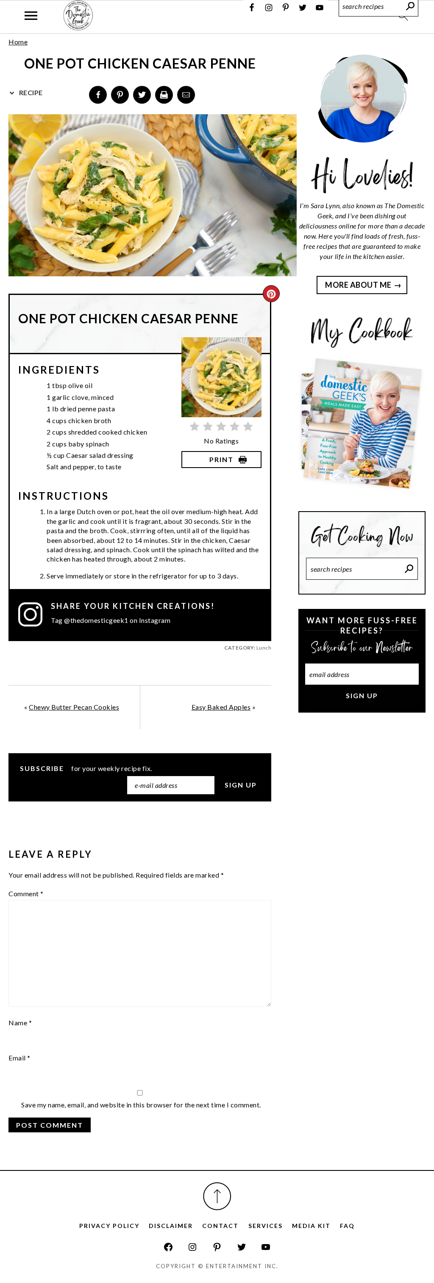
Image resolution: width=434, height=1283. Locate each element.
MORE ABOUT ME (358, 284)
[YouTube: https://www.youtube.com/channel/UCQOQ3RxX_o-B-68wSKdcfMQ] (266, 1247)
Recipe (30, 92)
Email (19, 1058)
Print (221, 459)
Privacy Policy (109, 1225)
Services (265, 1225)
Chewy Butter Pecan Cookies (74, 707)
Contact (220, 1225)
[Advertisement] (362, 787)
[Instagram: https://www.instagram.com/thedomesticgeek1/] (192, 1247)
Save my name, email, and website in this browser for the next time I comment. (141, 1105)
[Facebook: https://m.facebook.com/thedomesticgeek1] (168, 1247)
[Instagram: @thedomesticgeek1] (34, 614)
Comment (26, 893)
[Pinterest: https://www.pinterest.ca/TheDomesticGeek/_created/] (217, 1247)
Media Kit (311, 1225)
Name (20, 1023)
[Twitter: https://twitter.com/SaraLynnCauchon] (241, 1247)
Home (18, 42)
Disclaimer (171, 1225)
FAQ (347, 1225)
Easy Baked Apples (221, 707)
